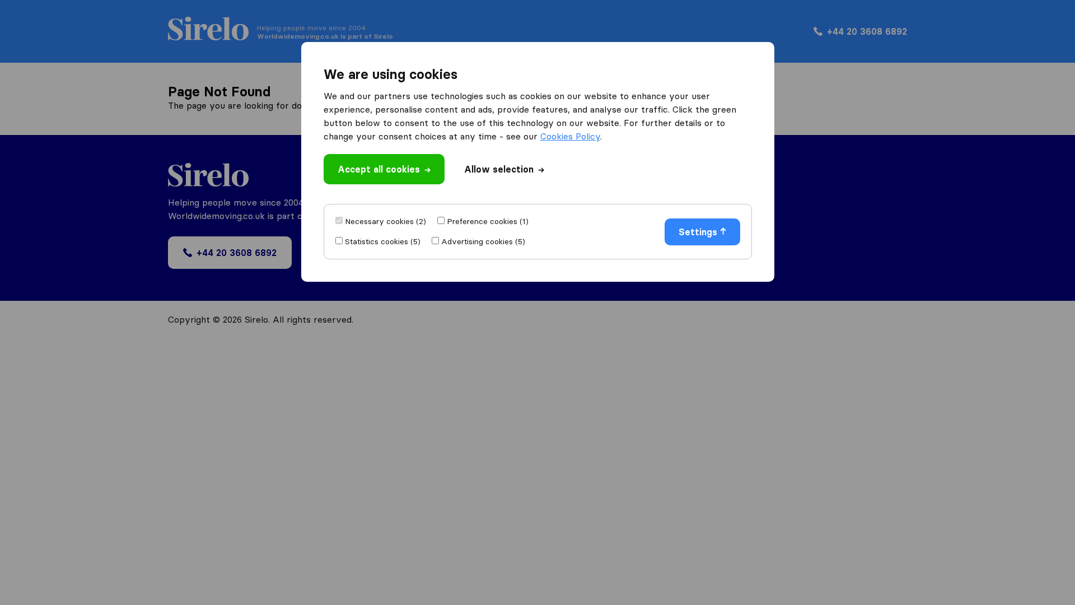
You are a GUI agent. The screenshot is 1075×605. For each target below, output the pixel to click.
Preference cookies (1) (488, 221)
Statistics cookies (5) (382, 241)
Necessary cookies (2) (385, 221)
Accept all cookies (379, 169)
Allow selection (499, 169)
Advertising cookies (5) (483, 241)
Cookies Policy (570, 136)
